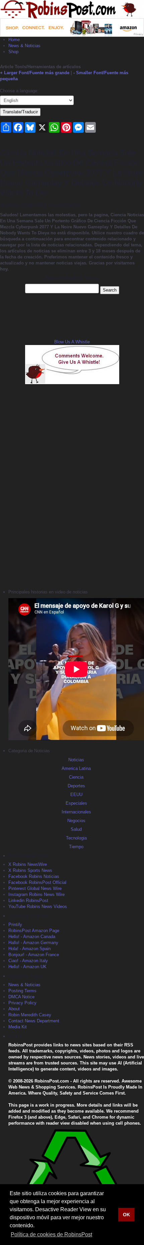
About (14, 1008)
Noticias (76, 759)
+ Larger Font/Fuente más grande (34, 72)
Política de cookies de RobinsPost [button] (51, 1234)
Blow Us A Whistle (72, 341)
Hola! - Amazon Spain (29, 948)
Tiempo (76, 846)
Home (14, 39)
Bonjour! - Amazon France (33, 954)
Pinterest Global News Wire (35, 888)
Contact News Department (33, 1020)
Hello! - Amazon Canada (31, 936)
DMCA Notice (21, 996)
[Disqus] (72, 485)
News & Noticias (24, 45)
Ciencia (76, 777)
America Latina (76, 768)
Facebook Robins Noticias (33, 876)
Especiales (76, 803)
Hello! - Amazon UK (27, 966)
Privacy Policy (22, 1002)
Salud (76, 829)
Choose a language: (19, 90)
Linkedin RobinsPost (28, 900)
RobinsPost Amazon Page (33, 930)
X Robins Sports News (30, 870)
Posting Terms (22, 990)
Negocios (76, 820)
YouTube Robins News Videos (37, 906)
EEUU (76, 794)
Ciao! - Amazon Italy (28, 960)
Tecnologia (76, 837)
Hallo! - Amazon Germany (33, 942)
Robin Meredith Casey (29, 1014)
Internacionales (76, 811)
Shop (13, 51)
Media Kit (17, 1026)
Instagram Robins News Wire (36, 894)
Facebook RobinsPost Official (37, 882)
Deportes (76, 785)
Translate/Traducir (20, 111)
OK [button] (126, 1214)
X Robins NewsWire (27, 864)
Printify (15, 924)
